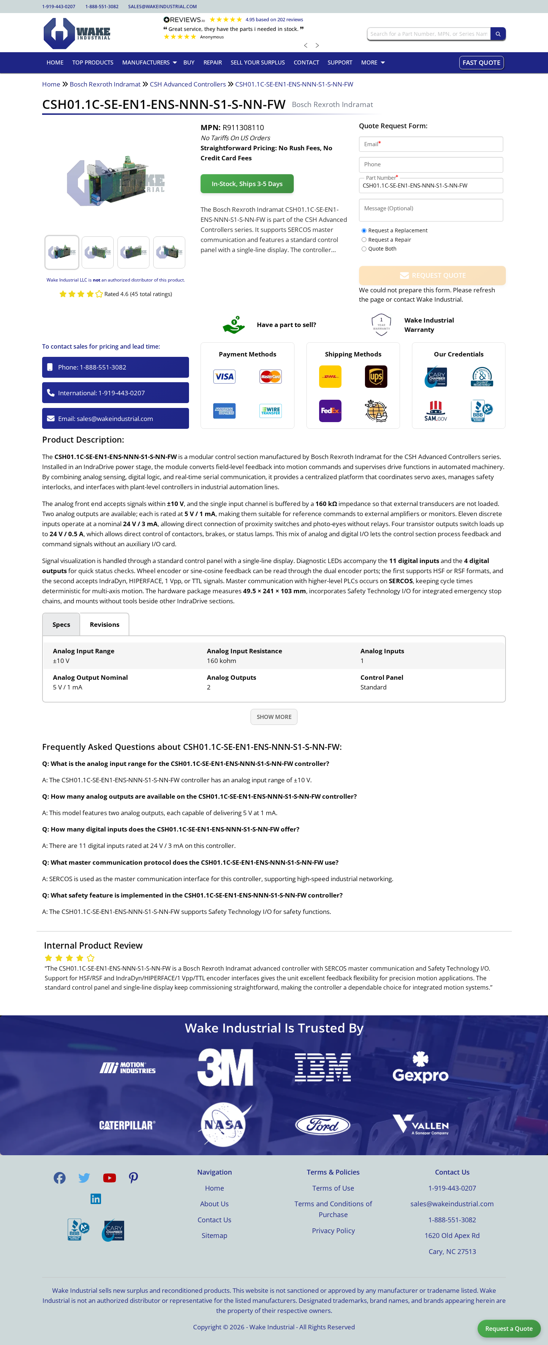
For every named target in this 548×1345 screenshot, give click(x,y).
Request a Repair (389, 239)
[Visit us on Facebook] (59, 1178)
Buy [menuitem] (189, 62)
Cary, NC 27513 (452, 1251)
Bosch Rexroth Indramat (105, 84)
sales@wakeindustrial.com (162, 6)
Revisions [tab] (104, 624)
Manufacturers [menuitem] (146, 62)
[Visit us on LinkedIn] (95, 1198)
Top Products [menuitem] (92, 62)
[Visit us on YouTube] (110, 1178)
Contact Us (215, 1219)
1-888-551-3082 (102, 6)
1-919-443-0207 (58, 6)
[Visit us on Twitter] (84, 1178)
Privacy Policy (333, 1230)
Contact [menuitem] (306, 62)
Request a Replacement (398, 230)
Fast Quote (481, 62)
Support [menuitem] (340, 62)
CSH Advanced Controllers (188, 84)
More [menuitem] (369, 62)
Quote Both (382, 248)
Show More (274, 716)
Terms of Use (333, 1188)
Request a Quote (509, 1328)
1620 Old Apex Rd (452, 1235)
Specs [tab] (61, 624)
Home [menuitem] (55, 62)
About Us (214, 1203)
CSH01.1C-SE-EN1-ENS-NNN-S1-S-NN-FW (294, 84)
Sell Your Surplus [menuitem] (258, 62)
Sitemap (214, 1235)
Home (51, 84)
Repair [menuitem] (213, 62)
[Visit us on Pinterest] (133, 1178)
